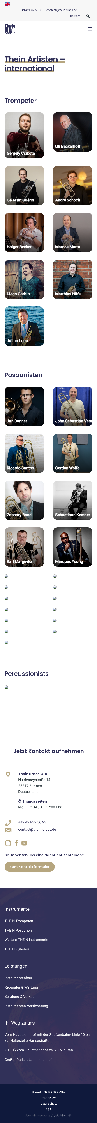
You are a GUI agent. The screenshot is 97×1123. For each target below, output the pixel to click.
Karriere (75, 16)
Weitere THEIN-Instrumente (26, 939)
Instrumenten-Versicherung (26, 1006)
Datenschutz (49, 1104)
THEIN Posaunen (18, 930)
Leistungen (16, 966)
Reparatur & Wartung (21, 987)
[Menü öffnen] (90, 29)
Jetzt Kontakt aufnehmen (48, 751)
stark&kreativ (63, 1116)
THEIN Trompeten (19, 921)
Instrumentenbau (18, 978)
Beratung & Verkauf (20, 996)
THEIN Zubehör (17, 949)
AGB (48, 1109)
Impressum (48, 1098)
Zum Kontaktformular (29, 866)
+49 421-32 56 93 (31, 10)
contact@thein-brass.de (61, 10)
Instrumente (17, 909)
